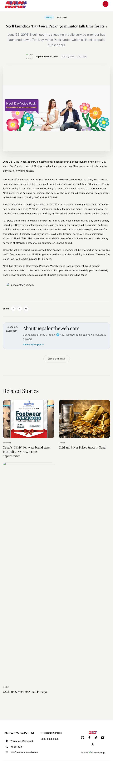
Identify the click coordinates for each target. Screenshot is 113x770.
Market (49, 17)
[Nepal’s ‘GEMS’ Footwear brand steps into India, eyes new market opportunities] (28, 419)
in (26, 308)
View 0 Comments (56, 358)
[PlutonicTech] (97, 752)
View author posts (33, 344)
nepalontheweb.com (22, 284)
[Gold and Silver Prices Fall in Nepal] (28, 572)
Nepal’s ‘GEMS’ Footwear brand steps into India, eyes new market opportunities (26, 451)
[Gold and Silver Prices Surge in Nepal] (84, 419)
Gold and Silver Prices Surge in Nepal (82, 447)
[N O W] (16, 8)
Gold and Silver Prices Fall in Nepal (25, 692)
